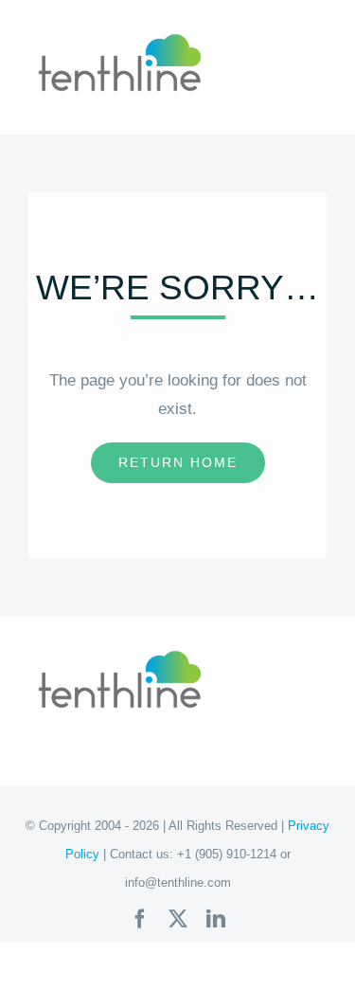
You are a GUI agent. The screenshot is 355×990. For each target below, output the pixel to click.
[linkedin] (215, 918)
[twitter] (178, 918)
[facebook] (140, 918)
